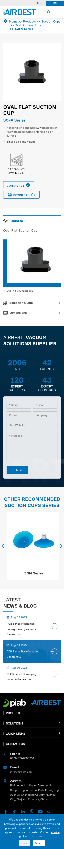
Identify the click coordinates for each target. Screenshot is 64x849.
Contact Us (18, 185)
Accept (38, 843)
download (21, 195)
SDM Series (32, 573)
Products (29, 21)
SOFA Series (24, 28)
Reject (25, 843)
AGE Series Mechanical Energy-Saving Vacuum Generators (21, 629)
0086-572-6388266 (22, 758)
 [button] (61, 546)
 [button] (3, 546)
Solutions (14, 723)
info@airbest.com (21, 771)
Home (13, 21)
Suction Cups (50, 21)
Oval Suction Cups (28, 25)
